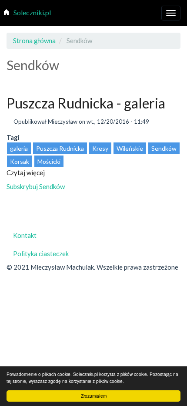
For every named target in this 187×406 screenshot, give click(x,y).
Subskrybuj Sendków (36, 186)
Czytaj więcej (26, 172)
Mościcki (48, 161)
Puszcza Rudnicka (60, 148)
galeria (19, 148)
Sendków (164, 148)
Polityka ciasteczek (41, 253)
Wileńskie (130, 148)
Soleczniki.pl (32, 12)
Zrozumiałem (94, 395)
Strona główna (34, 40)
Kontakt (25, 235)
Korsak (19, 161)
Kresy (100, 148)
